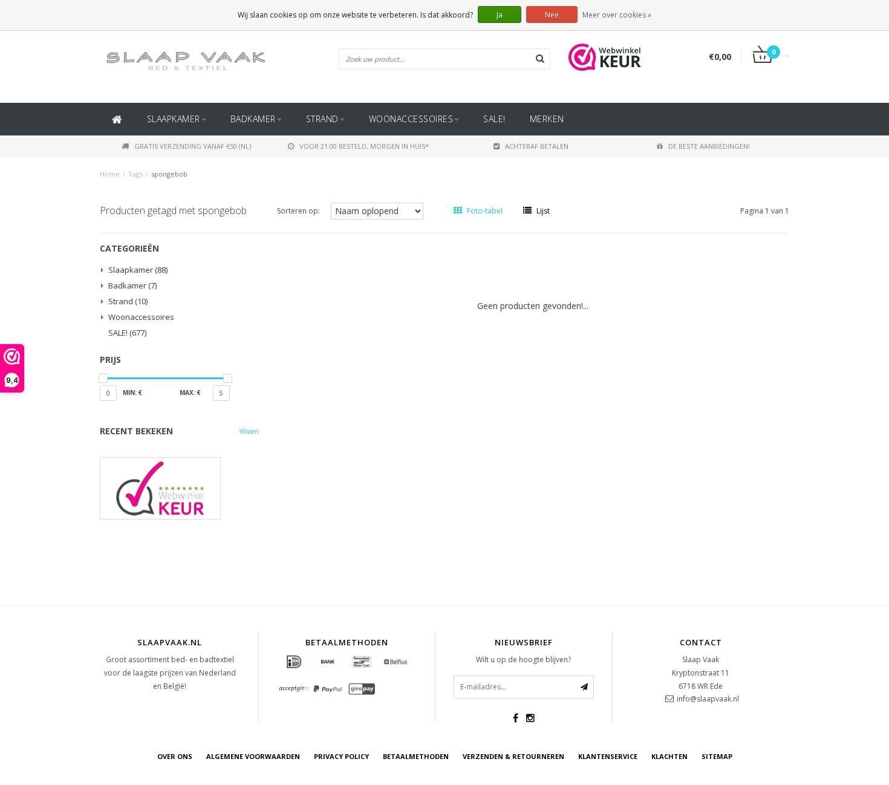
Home (110, 173)
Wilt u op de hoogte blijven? (523, 659)
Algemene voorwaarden (253, 756)
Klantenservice (607, 756)
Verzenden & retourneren (513, 756)
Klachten (669, 756)
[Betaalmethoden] (294, 662)
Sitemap (717, 756)
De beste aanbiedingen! (709, 146)
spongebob (169, 173)
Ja (500, 15)
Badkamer (253, 119)
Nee (552, 15)
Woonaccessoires (411, 119)
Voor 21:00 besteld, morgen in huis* (364, 146)
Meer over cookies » (616, 15)
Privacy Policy (341, 756)
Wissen (249, 431)
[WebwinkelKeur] (179, 488)
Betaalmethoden (416, 756)
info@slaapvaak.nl (708, 699)
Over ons (174, 756)
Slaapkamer (173, 119)
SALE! (494, 119)
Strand (322, 119)
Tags (135, 173)
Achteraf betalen (536, 146)
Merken (547, 119)
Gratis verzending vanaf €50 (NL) (192, 146)
